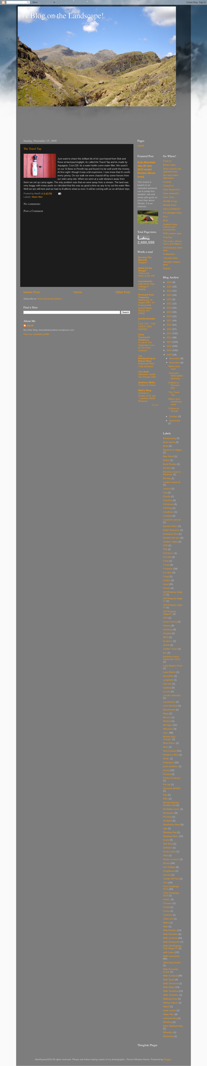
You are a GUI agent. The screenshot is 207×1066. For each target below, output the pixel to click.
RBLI (165, 799)
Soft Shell (168, 844)
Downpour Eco (170, 534)
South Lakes (169, 851)
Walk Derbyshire (171, 942)
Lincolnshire (169, 702)
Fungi (166, 576)
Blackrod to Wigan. (172, 450)
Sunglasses (169, 871)
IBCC (165, 637)
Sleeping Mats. (170, 836)
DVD (165, 545)
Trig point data (170, 258)
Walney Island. (170, 1003)
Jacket (166, 645)
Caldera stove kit (171, 482)
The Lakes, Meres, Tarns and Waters (172, 242)
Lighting (167, 687)
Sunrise (167, 875)
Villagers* (142, 262)
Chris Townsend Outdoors (144, 337)
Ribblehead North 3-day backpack (146, 365)
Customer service (172, 520)
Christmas (168, 504)
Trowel (166, 907)
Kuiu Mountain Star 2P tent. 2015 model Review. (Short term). (146, 169)
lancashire (168, 676)
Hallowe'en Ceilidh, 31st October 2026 (147, 375)
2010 (169, 350)
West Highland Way (173, 1026)
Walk (165, 926)
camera (167, 488)
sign (165, 828)
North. (166, 758)
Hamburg (168, 629)
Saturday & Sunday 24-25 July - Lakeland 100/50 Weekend (147, 397)
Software (167, 847)
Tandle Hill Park (171, 879)
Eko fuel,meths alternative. (170, 176)
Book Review (169, 464)
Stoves (166, 863)
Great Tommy (170, 622)
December (174, 358)
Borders (167, 468)
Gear (165, 584)
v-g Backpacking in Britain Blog (146, 358)
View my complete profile (36, 334)
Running (167, 817)
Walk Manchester (172, 962)
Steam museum (171, 859)
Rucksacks (168, 813)
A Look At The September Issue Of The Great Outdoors (146, 346)
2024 (169, 291)
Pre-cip (166, 784)
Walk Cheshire (170, 934)
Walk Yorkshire (170, 991)
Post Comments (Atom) (49, 299)
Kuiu (165, 216)
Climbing (167, 508)
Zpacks (166, 268)
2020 (169, 308)
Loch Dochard (170, 706)
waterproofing (170, 1018)
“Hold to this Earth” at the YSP (146, 274)
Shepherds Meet (171, 824)
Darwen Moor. (170, 526)
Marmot (167, 717)
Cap (165, 492)
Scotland (167, 821)
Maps (166, 713)
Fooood (167, 182)
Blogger (167, 1059)
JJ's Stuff (143, 372)
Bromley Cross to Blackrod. (172, 473)
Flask (166, 561)
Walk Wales (169, 987)
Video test (168, 919)
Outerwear (168, 762)
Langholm (168, 680)
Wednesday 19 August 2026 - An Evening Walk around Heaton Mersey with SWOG (146, 307)
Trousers (167, 903)
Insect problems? (172, 209)
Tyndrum (167, 915)
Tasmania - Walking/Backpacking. (175, 376)
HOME (140, 146)
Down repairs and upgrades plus (172, 170)
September (174, 420)
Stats (165, 855)
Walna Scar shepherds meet (175, 401)
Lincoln (166, 691)
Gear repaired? (171, 193)
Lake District (169, 672)
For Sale (167, 572)
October (173, 416)
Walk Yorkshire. (171, 995)
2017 (169, 320)
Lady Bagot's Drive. (173, 665)
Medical (167, 721)
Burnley (167, 478)
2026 (169, 282)
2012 (169, 342)
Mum (165, 747)
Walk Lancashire (171, 956)
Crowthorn (168, 512)
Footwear (168, 569)
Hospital (167, 633)
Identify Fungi (170, 201)
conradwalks (145, 281)
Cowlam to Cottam (147, 385)
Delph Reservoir (171, 530)
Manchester (169, 709)
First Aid (167, 557)
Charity (166, 496)
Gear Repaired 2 (171, 189)
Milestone (168, 729)
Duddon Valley (170, 542)
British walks (169, 165)
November (174, 362)
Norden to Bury (171, 755)
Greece (167, 625)
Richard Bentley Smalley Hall (171, 803)
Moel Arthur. (169, 743)
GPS (165, 618)
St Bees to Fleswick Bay (174, 385)
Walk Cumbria (170, 938)
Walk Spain (168, 979)
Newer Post (31, 292)
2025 (169, 286)
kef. (165, 653)
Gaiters (166, 580)
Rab (165, 795)
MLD (165, 220)
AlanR (30, 325)
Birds (165, 446)
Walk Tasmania (171, 983)
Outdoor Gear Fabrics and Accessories (170, 227)
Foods (166, 565)
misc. (165, 733)
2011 (169, 346)
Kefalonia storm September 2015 (171, 657)
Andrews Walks (146, 382)
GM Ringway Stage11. (169, 612)
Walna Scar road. (174, 367)
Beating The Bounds (145, 258)
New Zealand (170, 751)
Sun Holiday (169, 867)
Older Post (122, 292)
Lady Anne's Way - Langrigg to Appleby (147, 286)
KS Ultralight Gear (172, 213)
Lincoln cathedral (171, 695)
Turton (166, 911)
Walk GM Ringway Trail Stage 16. (172, 947)
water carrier (169, 1010)
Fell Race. (168, 553)
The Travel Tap (32, 148)
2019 (169, 312)
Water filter (37, 197)
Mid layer (167, 725)
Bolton (166, 460)
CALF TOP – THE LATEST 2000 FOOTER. (146, 326)
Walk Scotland (170, 976)
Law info (167, 684)
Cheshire (167, 500)
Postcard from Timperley (146, 296)
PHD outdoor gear (172, 233)
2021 (169, 303)
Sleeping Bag (170, 832)
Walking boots (170, 999)
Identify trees (169, 205)
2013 (169, 337)
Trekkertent (169, 254)
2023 (169, 295)
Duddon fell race (171, 538)
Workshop (168, 1036)
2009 (169, 355)
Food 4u (167, 161)
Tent (165, 882)
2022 (169, 299)
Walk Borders (170, 930)
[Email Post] (59, 193)
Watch (166, 1006)
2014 (169, 333)
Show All (155, 405)
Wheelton (168, 1032)
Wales (166, 922)
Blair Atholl (168, 456)
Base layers (169, 442)
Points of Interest (171, 778)
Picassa (167, 774)
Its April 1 (167, 641)
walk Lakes (168, 952)
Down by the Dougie (145, 269)
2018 (169, 316)
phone (166, 770)
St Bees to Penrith (173, 409)
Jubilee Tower (170, 649)
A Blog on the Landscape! (63, 15)
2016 (169, 325)
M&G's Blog (144, 390)
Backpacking (169, 438)
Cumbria (167, 516)
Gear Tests (168, 197)
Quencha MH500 (171, 788)
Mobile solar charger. (169, 737)
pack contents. (170, 766)
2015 (169, 329)
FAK (165, 549)
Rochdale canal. (171, 809)
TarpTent (167, 237)
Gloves (166, 588)
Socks (166, 840)
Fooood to (168, 186)
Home (77, 292)
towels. (166, 899)
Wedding (167, 1022)
